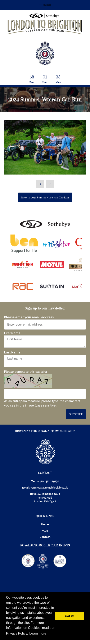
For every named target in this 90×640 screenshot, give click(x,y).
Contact (45, 537)
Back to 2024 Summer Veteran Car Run (45, 197)
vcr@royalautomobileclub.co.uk (49, 487)
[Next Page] (50, 184)
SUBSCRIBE (76, 414)
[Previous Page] (40, 184)
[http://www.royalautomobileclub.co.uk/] (45, 63)
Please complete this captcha (25, 371)
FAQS (45, 530)
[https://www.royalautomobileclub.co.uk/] (45, 464)
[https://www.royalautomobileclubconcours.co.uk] (28, 569)
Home (45, 524)
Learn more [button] (37, 633)
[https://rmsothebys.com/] (45, 228)
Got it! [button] (69, 616)
